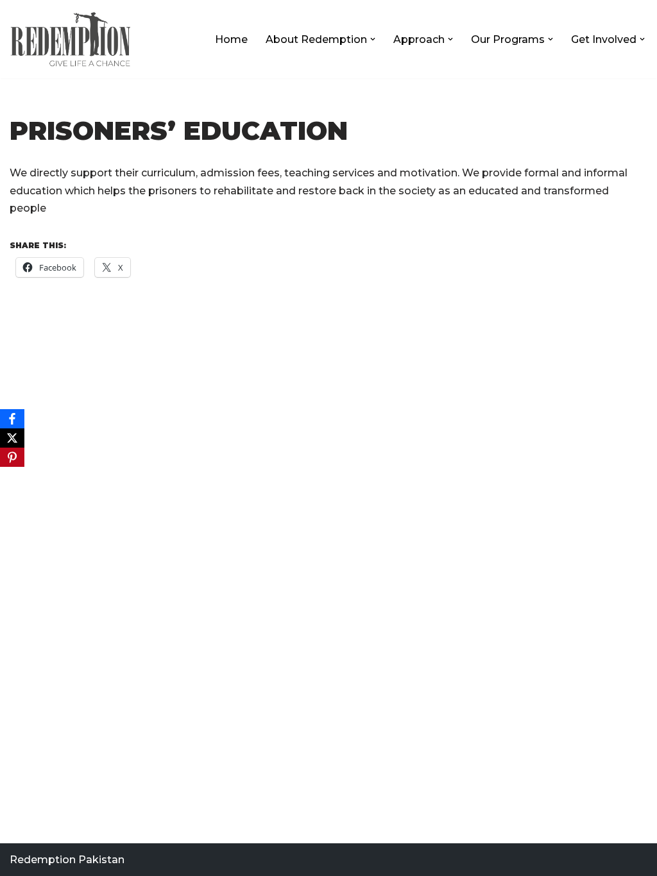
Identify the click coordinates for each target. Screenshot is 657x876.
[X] (12, 438)
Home (231, 39)
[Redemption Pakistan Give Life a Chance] (71, 39)
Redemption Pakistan (67, 860)
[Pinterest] (12, 457)
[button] (372, 39)
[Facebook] (12, 418)
